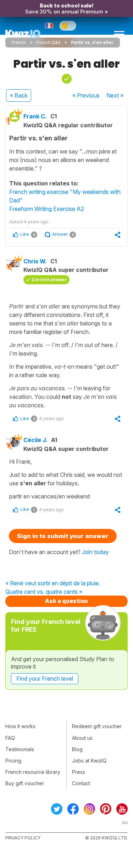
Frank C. (35, 116)
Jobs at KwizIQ (89, 761)
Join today (95, 552)
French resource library (32, 772)
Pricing (13, 761)
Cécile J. (35, 439)
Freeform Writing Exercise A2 (46, 208)
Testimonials (19, 749)
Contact (81, 783)
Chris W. (35, 261)
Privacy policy (22, 838)
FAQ (10, 738)
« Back (19, 95)
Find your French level (44, 678)
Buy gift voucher (24, 783)
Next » (114, 95)
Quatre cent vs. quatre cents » (43, 592)
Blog (77, 749)
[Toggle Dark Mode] (67, 25)
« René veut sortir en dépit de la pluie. (52, 583)
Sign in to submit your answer (63, 536)
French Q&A (48, 42)
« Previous (86, 95)
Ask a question (66, 600)
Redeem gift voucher (97, 726)
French (19, 42)
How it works (20, 726)
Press (78, 772)
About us (82, 738)
